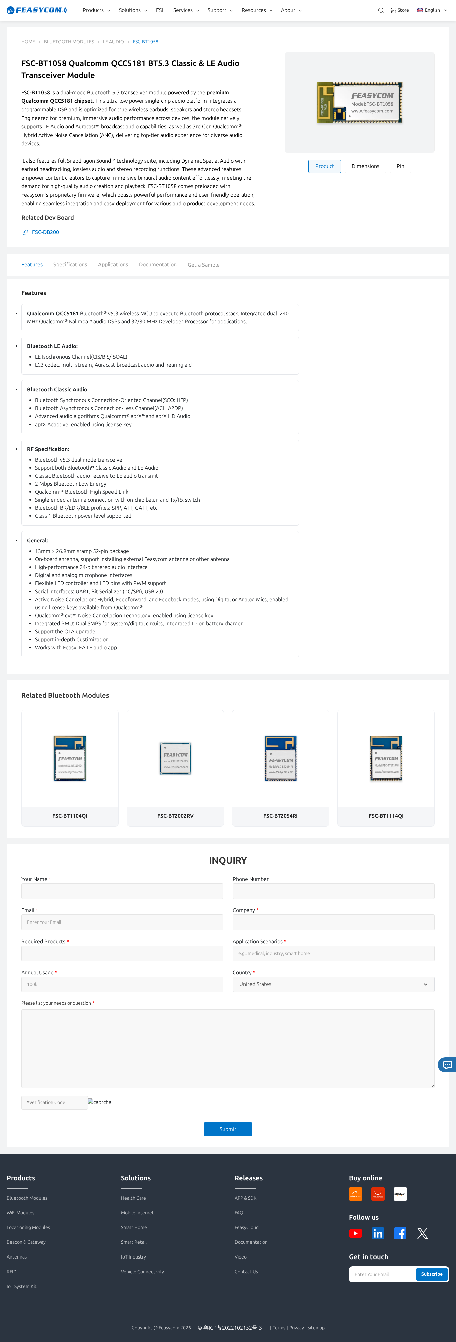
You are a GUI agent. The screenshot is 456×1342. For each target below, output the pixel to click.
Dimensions (365, 166)
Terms (279, 1328)
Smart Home (134, 1227)
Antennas (17, 1257)
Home (28, 42)
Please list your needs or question (56, 1003)
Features (32, 264)
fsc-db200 (45, 232)
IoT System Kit (22, 1286)
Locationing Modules (28, 1227)
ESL (160, 10)
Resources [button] (254, 10)
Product (324, 166)
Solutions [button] (130, 10)
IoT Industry (133, 1257)
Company (246, 910)
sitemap (316, 1328)
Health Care (133, 1198)
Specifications (70, 264)
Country (244, 972)
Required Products (45, 941)
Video (241, 1257)
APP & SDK (246, 1198)
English (432, 10)
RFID (12, 1272)
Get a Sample (204, 265)
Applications (113, 264)
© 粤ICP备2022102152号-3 (230, 1328)
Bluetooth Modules (69, 42)
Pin (400, 166)
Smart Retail (134, 1242)
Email (29, 910)
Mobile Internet (137, 1213)
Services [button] (183, 10)
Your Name (36, 879)
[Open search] (381, 10)
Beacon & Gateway (26, 1242)
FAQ (239, 1213)
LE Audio (113, 42)
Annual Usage (39, 972)
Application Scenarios (260, 941)
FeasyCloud (247, 1227)
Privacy (296, 1328)
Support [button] (217, 10)
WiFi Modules (20, 1213)
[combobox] (334, 984)
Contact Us (246, 1272)
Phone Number (251, 879)
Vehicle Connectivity (142, 1272)
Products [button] (93, 10)
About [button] (288, 10)
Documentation (158, 264)
